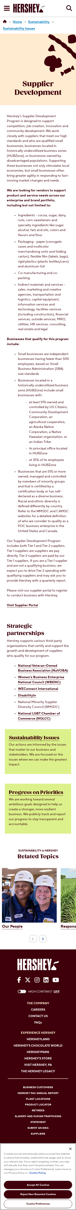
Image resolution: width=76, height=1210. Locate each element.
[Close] (70, 1149)
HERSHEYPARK (38, 1052)
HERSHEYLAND (38, 1039)
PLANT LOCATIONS (38, 1099)
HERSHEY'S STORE (38, 1058)
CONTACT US (38, 1016)
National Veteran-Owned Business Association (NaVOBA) (43, 668)
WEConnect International (38, 689)
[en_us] (5, 21)
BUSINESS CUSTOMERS (38, 1087)
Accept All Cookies (38, 1184)
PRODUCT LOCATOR (38, 1104)
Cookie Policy (37, 1172)
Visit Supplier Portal (22, 605)
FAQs (38, 1022)
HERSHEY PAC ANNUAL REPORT (38, 1093)
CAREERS (38, 1010)
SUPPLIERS (38, 1133)
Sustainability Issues (34, 738)
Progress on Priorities (36, 792)
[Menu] (7, 8)
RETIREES (38, 1110)
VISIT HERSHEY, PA (38, 1065)
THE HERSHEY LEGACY (38, 1071)
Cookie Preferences (38, 1203)
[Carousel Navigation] (38, 938)
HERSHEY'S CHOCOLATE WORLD (38, 1046)
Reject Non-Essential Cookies (38, 1194)
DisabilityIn (27, 695)
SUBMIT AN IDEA (38, 1128)
